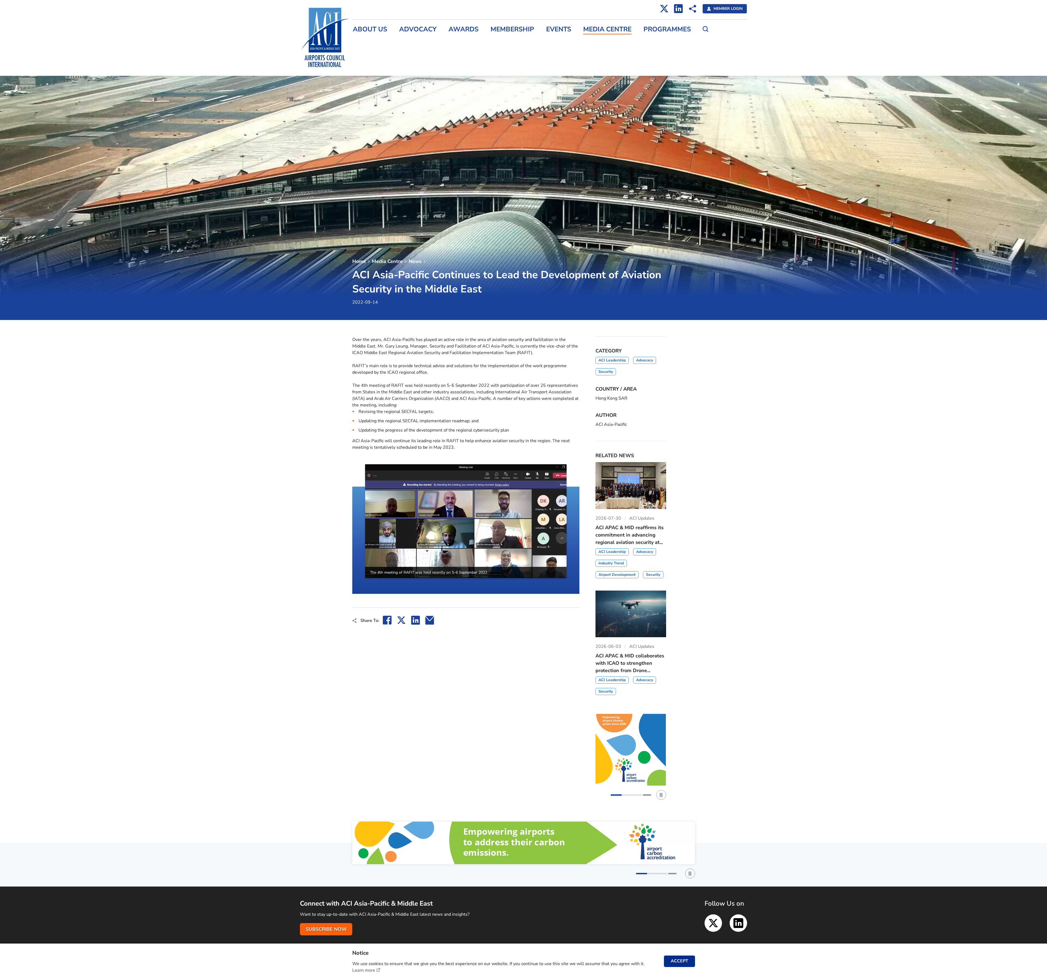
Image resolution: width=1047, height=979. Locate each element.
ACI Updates (365, 66)
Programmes (667, 29)
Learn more (363, 970)
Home (359, 261)
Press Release (367, 43)
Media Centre (607, 29)
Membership (512, 29)
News (415, 261)
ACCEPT (679, 961)
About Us (370, 29)
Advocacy (418, 29)
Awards (464, 29)
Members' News (369, 54)
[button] (352, 529)
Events (558, 29)
